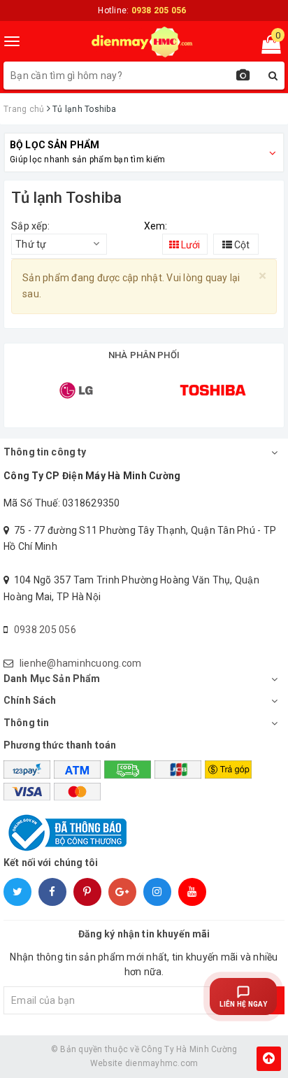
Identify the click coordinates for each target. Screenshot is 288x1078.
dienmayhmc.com (162, 1063)
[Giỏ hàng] (266, 47)
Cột (241, 244)
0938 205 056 (45, 629)
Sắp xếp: (30, 226)
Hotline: (142, 10)
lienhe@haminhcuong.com (81, 663)
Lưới (189, 244)
